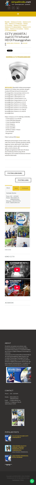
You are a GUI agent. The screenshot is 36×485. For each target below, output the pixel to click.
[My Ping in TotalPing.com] (8, 465)
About (8, 188)
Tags (16, 188)
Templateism (15, 480)
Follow (22, 480)
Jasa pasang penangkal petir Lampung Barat (20, 436)
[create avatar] (17, 248)
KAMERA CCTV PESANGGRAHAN (18, 57)
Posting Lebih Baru (15, 173)
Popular (25, 188)
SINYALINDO (9, 87)
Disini (18, 137)
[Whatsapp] (32, 481)
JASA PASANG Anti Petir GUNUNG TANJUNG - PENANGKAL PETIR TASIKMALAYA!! (19, 448)
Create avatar (7, 249)
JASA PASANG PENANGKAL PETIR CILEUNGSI (20, 456)
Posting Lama (23, 180)
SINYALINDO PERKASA (13, 43)
